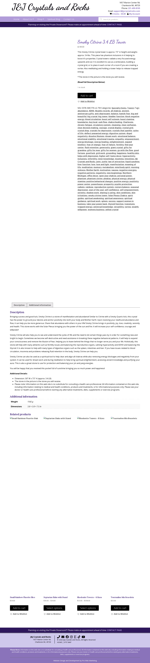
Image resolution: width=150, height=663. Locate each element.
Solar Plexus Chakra (117, 195)
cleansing (116, 125)
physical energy (119, 178)
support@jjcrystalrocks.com (127, 11)
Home (59, 642)
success (112, 201)
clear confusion (129, 125)
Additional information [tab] (40, 305)
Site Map (67, 642)
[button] (86, 101)
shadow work (92, 192)
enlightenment (117, 142)
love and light (102, 164)
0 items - (119, 14)
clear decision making (88, 127)
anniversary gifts (86, 113)
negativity (101, 173)
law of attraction (116, 161)
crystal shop (83, 130)
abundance (83, 111)
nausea (114, 170)
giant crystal (117, 147)
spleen (104, 201)
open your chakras (107, 175)
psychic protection (123, 184)
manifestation (117, 164)
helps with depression (88, 156)
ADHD (91, 111)
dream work (111, 136)
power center (84, 184)
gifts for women (108, 150)
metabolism (108, 167)
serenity (81, 192)
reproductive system (104, 187)
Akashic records (102, 111)
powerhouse (97, 184)
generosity (104, 147)
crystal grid (127, 127)
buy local (93, 122)
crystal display (114, 127)
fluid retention (92, 147)
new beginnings (114, 173)
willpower (82, 209)
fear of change (94, 144)
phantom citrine (95, 178)
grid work (100, 153)
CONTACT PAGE (114, 24)
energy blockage (85, 142)
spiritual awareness (114, 198)
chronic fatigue (85, 125)
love (93, 164)
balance (114, 113)
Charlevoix (128, 122)
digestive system (117, 133)
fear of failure (108, 144)
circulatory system (102, 125)
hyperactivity (128, 156)
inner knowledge (106, 158)
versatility (119, 206)
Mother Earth (92, 170)
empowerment (132, 139)
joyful (104, 161)
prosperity (109, 184)
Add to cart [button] (19, 608)
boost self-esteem (110, 119)
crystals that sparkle (122, 130)
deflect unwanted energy (96, 133)
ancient (125, 111)
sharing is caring (107, 192)
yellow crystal (111, 209)
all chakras (116, 111)
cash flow (102, 122)
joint (98, 161)
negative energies (128, 170)
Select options (54, 608)
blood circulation (93, 119)
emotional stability (87, 139)
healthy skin (133, 153)
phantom (82, 178)
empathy (119, 139)
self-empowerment (129, 190)
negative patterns (86, 173)
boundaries (83, 122)
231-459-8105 (134, 8)
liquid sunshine (132, 161)
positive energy (121, 181)
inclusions (82, 158)
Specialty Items (119, 108)
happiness (121, 153)
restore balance (122, 187)
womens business (96, 209)
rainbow (89, 187)
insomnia (119, 158)
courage (103, 127)
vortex (128, 206)
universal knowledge (103, 206)
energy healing (101, 142)
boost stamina (127, 119)
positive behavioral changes (99, 181)
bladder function (116, 116)
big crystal (92, 116)
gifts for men (93, 150)
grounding (111, 153)
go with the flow (125, 150)
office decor (92, 175)
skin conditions (123, 192)
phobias (107, 178)
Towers (130, 108)
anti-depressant (102, 113)
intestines (129, 158)
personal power (124, 175)
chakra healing (115, 122)
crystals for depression (100, 130)
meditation (87, 167)
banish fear (124, 113)
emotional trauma (105, 139)
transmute (129, 204)
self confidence (112, 190)
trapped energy (85, 206)
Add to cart (87, 95)
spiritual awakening (94, 198)
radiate (81, 187)
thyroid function (116, 204)
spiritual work (93, 201)
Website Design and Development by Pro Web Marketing (75, 660)
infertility (92, 158)
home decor (116, 156)
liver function (84, 164)
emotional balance (126, 136)
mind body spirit (122, 167)
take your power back (97, 204)
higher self (104, 156)
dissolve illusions (96, 136)
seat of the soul (96, 190)
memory (97, 167)
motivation (105, 170)
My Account (134, 14)
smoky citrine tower (97, 195)
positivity (134, 181)
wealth (135, 206)
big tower (103, 116)
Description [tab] (19, 305)
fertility (120, 144)
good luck (90, 153)
